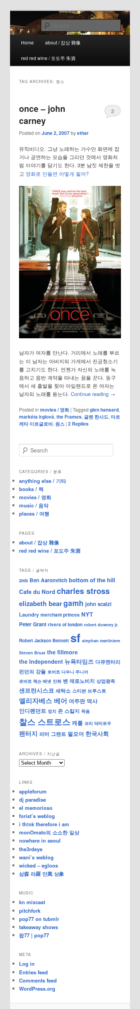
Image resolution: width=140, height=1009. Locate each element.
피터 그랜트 (52, 733)
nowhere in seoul (40, 840)
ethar (83, 132)
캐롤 (77, 722)
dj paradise (32, 799)
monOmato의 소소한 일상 (49, 832)
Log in (27, 963)
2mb (23, 580)
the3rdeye (30, 849)
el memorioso (35, 807)
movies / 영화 (54, 409)
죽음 (85, 711)
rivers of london (65, 624)
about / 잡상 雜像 (62, 42)
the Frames (69, 416)
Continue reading (93, 394)
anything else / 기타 (42, 480)
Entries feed (33, 972)
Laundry (29, 614)
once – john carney (42, 114)
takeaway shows (38, 927)
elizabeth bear (40, 603)
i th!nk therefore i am (44, 824)
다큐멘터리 (108, 661)
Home (27, 42)
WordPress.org (37, 988)
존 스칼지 (69, 710)
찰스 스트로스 (44, 721)
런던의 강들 (32, 671)
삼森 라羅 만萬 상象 (41, 873)
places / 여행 (34, 513)
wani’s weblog (36, 857)
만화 (57, 681)
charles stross (83, 590)
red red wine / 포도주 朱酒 (48, 58)
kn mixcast (32, 902)
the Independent (41, 661)
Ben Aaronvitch (48, 580)
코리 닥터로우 (97, 723)
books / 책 (31, 489)
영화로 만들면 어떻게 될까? (57, 173)
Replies (78, 423)
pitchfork (29, 910)
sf (75, 637)
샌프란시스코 (36, 690)
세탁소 (63, 690)
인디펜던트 (32, 710)
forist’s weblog (37, 816)
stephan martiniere (101, 640)
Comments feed (38, 980)
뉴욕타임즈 (79, 661)
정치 (52, 711)
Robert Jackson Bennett (44, 640)
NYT (87, 614)
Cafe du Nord (37, 591)
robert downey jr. (101, 624)
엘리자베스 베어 (43, 700)
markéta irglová (36, 416)
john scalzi (98, 604)
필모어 (76, 733)
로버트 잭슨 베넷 (35, 681)
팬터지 (28, 733)
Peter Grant (32, 624)
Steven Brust (32, 653)
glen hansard (104, 409)
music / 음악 (34, 505)
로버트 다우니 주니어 (67, 672)
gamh (73, 603)
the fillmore (62, 652)
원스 (60, 423)
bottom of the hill (92, 580)
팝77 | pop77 (34, 935)
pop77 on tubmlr (39, 918)
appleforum (33, 791)
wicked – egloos (38, 865)
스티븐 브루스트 (89, 690)
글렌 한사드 (96, 416)
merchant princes (60, 614)
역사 (92, 701)
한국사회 (97, 733)
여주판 (77, 701)
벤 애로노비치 (79, 680)
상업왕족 (105, 680)
